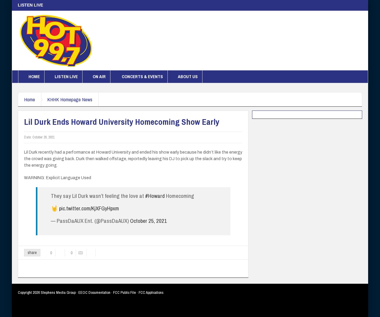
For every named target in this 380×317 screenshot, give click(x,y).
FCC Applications (151, 292)
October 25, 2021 (148, 221)
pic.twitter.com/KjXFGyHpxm (89, 208)
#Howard (155, 196)
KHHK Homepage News (69, 99)
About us (188, 76)
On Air (99, 76)
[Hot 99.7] (56, 40)
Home (34, 76)
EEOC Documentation (94, 292)
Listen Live (66, 76)
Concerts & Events (142, 76)
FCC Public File (124, 292)
